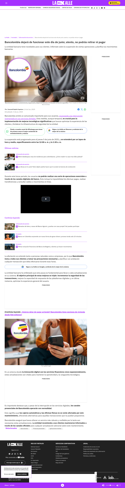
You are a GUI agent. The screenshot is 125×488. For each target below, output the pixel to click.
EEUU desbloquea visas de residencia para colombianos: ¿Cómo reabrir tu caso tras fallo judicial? (50, 157)
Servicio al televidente (61, 446)
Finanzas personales (38, 428)
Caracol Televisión (35, 449)
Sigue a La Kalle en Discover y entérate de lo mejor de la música (67, 130)
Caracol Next (34, 469)
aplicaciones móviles (55, 428)
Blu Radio (33, 453)
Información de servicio (26, 37)
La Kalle (7, 37)
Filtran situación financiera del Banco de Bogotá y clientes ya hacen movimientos (45, 247)
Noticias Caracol (35, 446)
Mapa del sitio (59, 462)
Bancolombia (24, 428)
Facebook (78, 110)
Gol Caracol (34, 451)
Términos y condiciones (89, 456)
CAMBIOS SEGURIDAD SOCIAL (51, 8)
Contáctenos (59, 456)
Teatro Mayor (34, 462)
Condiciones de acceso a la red (91, 446)
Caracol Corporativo (36, 467)
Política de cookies (88, 453)
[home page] (62, 3)
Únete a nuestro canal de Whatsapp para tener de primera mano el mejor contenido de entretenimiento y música (26, 131)
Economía (18, 234)
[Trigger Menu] (6, 3)
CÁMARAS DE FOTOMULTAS (81, 8)
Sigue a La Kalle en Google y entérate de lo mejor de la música (47, 267)
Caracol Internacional (36, 465)
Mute (103, 485)
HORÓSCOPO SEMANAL (34, 8)
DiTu (32, 458)
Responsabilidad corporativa (91, 449)
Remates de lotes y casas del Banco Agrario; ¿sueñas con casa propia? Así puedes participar (48, 226)
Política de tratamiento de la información (94, 451)
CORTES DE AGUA (67, 8)
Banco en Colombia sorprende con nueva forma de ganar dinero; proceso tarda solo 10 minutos (49, 236)
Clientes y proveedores (62, 458)
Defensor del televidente (62, 449)
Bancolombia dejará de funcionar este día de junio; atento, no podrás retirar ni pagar (59, 37)
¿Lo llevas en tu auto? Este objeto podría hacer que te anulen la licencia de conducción (46, 167)
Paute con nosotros (61, 460)
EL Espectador (35, 460)
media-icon (62, 485)
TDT (57, 451)
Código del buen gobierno (62, 453)
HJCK (32, 456)
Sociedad (14, 37)
